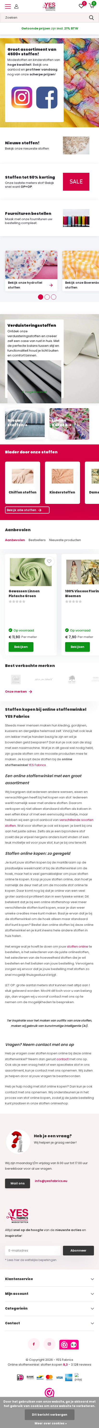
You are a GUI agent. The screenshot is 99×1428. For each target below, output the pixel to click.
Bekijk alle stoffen (22, 510)
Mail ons (18, 1183)
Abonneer (78, 1250)
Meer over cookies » (51, 1423)
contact (62, 1059)
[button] (40, 297)
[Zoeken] (91, 17)
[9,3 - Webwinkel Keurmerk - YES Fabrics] (49, 1393)
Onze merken (16, 691)
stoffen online (78, 946)
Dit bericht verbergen (49, 1415)
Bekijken (21, 647)
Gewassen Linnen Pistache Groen (24, 593)
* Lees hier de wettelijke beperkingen (30, 1260)
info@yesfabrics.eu (51, 1181)
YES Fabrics (37, 765)
